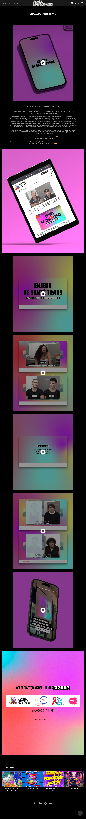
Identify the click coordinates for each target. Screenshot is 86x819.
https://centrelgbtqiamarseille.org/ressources (42, 138)
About (4, 3)
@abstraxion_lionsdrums (45, 133)
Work (10, 3)
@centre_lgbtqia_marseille (34, 116)
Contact (16, 3)
